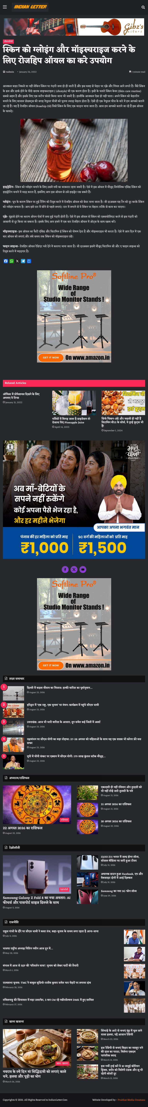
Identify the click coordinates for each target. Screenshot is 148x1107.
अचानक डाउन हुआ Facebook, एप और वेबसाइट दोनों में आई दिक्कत (122, 876)
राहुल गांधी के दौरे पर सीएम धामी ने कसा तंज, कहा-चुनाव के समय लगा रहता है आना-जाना (50, 931)
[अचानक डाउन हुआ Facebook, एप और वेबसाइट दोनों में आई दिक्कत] (87, 879)
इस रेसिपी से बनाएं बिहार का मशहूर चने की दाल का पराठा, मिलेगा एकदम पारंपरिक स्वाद (122, 1052)
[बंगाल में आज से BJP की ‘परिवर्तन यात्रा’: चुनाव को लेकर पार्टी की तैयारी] (134, 971)
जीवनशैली (8, 41)
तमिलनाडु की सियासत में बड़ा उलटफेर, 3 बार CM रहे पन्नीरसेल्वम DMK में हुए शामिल (48, 1000)
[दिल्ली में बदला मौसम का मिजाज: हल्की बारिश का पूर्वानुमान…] (13, 693)
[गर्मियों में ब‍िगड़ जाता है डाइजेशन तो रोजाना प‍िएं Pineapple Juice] (74, 403)
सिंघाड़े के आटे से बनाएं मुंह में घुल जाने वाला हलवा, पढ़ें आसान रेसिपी (121, 1032)
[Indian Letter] (30, 7)
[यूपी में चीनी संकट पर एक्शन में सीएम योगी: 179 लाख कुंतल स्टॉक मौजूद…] (13, 762)
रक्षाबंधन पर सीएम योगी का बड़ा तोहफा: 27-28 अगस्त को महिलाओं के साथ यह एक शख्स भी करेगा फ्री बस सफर (84, 741)
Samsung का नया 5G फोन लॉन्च (119, 891)
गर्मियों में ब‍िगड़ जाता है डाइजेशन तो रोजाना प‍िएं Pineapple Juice (71, 421)
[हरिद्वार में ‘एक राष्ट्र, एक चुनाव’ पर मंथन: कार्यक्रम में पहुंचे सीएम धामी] (13, 710)
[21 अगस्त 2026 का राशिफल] (87, 810)
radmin (10, 72)
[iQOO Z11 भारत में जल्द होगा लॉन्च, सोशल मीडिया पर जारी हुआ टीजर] (87, 862)
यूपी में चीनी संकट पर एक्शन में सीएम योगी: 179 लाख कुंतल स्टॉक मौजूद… (66, 756)
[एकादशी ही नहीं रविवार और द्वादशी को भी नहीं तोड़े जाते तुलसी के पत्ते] (87, 792)
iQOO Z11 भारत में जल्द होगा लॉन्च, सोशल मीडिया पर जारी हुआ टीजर (120, 859)
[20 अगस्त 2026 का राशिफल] (87, 827)
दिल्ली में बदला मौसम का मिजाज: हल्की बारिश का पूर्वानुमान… (59, 688)
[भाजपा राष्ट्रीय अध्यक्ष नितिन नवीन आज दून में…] (134, 954)
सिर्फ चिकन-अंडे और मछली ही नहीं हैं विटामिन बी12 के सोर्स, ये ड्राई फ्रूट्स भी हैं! (122, 422)
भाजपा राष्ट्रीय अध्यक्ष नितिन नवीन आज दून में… (28, 948)
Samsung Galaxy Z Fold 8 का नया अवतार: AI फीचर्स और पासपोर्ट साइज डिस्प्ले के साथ (37, 900)
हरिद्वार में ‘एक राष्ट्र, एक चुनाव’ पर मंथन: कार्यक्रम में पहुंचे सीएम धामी (63, 705)
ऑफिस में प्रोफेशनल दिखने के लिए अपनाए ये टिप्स (21, 396)
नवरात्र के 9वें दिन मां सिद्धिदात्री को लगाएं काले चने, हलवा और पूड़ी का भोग (34, 1074)
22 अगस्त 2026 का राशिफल (22, 828)
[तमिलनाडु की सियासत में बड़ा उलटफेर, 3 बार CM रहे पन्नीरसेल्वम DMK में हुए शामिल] (134, 1005)
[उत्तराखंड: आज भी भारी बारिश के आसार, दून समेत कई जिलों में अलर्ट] (13, 727)
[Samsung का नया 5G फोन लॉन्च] (87, 896)
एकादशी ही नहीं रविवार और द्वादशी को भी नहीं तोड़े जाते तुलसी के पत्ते (121, 789)
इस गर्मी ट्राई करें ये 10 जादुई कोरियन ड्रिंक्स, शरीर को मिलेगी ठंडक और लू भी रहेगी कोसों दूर (122, 1070)
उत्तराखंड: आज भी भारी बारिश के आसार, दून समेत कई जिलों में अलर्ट (63, 722)
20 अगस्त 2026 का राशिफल (116, 821)
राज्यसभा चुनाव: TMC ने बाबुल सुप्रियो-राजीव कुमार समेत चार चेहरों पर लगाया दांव (47, 983)
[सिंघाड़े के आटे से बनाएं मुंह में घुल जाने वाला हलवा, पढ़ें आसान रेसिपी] (87, 1036)
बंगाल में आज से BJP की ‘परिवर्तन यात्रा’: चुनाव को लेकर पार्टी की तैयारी (40, 965)
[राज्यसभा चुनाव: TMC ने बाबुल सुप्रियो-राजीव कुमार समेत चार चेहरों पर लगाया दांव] (134, 988)
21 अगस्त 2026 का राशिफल (116, 804)
